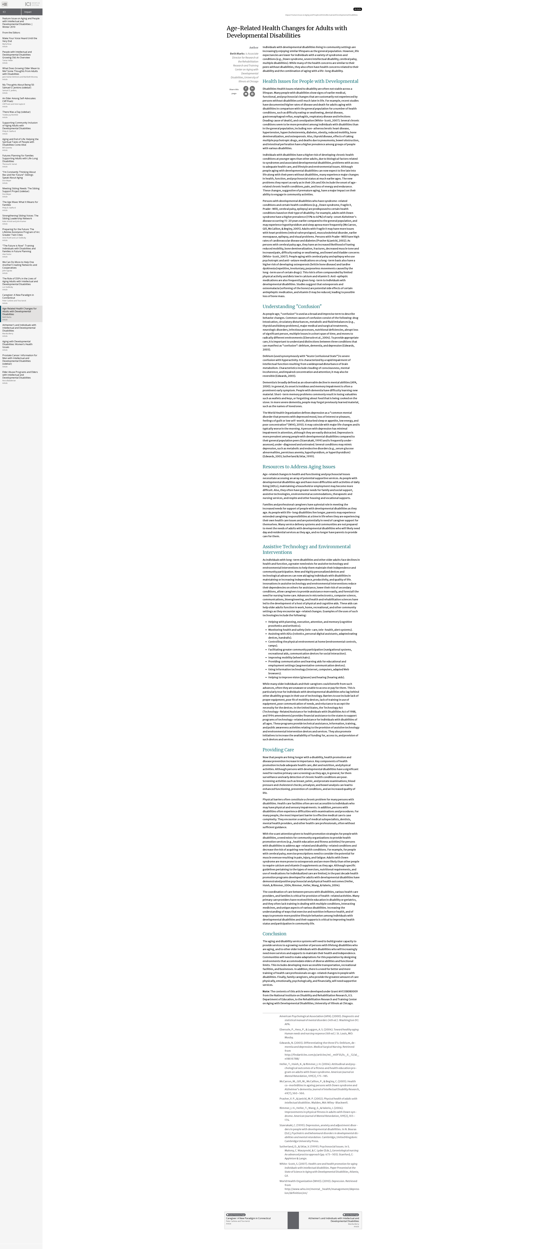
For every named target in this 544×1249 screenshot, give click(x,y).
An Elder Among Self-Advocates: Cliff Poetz (19, 102)
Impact (27, 11)
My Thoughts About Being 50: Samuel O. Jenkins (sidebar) (18, 88)
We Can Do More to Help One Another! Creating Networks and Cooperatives (19, 267)
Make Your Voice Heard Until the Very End (19, 42)
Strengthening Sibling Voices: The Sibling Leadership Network (20, 219)
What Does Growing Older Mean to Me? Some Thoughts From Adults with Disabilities (21, 74)
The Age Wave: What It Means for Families (20, 205)
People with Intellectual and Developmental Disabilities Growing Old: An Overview (17, 57)
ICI (4, 11)
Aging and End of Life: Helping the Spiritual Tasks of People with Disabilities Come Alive (20, 144)
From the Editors (11, 32)
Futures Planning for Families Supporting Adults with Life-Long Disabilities (20, 161)
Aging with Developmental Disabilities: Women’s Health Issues (17, 345)
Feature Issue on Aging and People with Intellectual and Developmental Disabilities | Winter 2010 (21, 22)
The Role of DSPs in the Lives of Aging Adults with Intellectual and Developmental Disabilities (20, 284)
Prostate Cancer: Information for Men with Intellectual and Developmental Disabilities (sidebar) (19, 361)
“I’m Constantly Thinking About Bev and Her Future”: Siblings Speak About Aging (19, 177)
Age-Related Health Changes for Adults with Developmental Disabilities (19, 314)
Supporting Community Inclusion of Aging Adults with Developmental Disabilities (20, 128)
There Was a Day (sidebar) (16, 114)
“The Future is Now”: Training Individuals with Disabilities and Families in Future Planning (19, 251)
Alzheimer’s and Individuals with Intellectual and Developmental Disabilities (19, 330)
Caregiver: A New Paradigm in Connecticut (18, 298)
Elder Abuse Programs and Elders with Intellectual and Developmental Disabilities (20, 377)
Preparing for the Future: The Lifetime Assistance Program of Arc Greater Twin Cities (21, 235)
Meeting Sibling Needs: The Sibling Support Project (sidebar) (21, 192)
